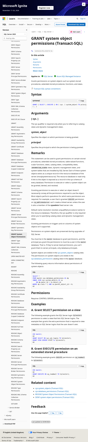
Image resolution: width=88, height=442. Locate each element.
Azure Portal (60, 24)
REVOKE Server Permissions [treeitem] (16, 356)
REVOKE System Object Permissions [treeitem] (18, 383)
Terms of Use (6, 441)
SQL (39, 32)
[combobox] (15, 34)
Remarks (36, 65)
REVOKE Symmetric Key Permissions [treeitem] (18, 376)
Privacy (49, 437)
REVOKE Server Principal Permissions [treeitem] (19, 363)
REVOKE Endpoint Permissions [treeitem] (17, 321)
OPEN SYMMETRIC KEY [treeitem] (17, 261)
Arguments (37, 62)
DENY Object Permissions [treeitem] (15, 46)
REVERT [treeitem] (14, 267)
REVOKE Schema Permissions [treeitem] (17, 341)
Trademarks (18, 441)
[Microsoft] (4, 18)
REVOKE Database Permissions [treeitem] (17, 302)
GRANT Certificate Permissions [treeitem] (17, 148)
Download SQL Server (76, 24)
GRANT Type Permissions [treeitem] (15, 242)
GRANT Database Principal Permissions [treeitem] (19, 161)
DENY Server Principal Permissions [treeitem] (19, 75)
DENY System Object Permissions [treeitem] (18, 94)
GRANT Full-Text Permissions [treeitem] (17, 180)
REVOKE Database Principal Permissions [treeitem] (19, 308)
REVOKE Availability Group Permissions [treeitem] (18, 289)
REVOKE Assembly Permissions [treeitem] (17, 276)
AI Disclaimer (6, 437)
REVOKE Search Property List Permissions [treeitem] (16, 349)
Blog (30, 437)
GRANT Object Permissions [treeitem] (16, 187)
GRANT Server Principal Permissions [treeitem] (19, 216)
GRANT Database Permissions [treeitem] (17, 154)
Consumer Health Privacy (65, 437)
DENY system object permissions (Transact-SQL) (54, 397)
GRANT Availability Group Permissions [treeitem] (18, 141)
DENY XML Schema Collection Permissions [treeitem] (18, 109)
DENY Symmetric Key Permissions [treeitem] (18, 88)
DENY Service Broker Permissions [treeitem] (18, 81)
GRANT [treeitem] (13, 123)
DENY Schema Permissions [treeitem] (16, 52)
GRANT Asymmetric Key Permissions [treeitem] (18, 135)
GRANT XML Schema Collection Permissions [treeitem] (18, 249)
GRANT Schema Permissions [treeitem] (16, 193)
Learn (34, 32)
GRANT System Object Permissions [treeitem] (18, 235)
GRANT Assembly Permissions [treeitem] (17, 128)
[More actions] (84, 32)
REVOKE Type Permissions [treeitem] (16, 389)
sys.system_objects (65, 253)
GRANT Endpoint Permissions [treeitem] (17, 174)
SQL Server (48, 32)
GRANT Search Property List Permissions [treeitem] (16, 201)
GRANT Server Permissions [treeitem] (16, 209)
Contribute (40, 437)
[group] (58, 105)
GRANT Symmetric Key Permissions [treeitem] (17, 229)
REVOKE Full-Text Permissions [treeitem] (17, 328)
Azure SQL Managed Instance (69, 76)
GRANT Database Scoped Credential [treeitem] (17, 167)
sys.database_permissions (41, 259)
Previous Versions (20, 437)
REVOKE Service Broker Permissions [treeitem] (18, 369)
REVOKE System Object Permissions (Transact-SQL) (56, 394)
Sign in (82, 19)
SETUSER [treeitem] (14, 404)
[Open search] (77, 19)
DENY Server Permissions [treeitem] (15, 68)
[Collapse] (27, 30)
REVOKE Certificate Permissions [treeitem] (18, 295)
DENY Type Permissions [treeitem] (15, 101)
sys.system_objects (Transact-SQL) (49, 388)
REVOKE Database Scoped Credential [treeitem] (17, 315)
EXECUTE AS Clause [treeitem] (18, 119)
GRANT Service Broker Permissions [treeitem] (18, 222)
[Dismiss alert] (83, 4)
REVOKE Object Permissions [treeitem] (16, 334)
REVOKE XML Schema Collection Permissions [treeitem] (18, 397)
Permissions (37, 68)
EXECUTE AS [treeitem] (15, 115)
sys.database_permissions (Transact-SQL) (52, 391)
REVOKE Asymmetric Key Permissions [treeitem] (18, 282)
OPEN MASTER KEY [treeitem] (18, 256)
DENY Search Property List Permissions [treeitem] (15, 60)
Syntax (35, 59)
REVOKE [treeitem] (14, 271)
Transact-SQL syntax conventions (47, 89)
